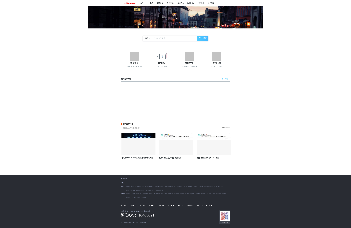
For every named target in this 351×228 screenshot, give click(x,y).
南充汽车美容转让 (198, 186)
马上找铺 (203, 38)
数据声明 (209, 205)
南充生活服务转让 (160, 190)
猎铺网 (138, 197)
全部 (146, 38)
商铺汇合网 (152, 194)
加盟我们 (143, 205)
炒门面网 (134, 197)
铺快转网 (158, 194)
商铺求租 (170, 3)
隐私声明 (181, 205)
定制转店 (190, 3)
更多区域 (225, 79)
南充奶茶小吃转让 (130, 190)
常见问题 (162, 205)
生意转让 (160, 3)
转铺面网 (176, 194)
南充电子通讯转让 (218, 186)
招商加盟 (211, 3)
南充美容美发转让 (169, 186)
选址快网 (208, 194)
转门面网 (128, 194)
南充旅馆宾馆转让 (178, 186)
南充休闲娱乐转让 (188, 186)
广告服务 (152, 205)
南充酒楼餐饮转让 (139, 186)
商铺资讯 (201, 3)
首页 (151, 3)
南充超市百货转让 (159, 186)
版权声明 (200, 205)
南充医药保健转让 (208, 186)
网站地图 (190, 205)
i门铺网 (187, 194)
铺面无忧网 (170, 194)
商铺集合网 (138, 194)
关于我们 (124, 205)
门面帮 (133, 194)
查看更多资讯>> (226, 128)
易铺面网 (224, 194)
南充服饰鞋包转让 (149, 186)
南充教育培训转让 (150, 190)
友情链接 (171, 205)
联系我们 (133, 205)
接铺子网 (198, 194)
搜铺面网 (182, 194)
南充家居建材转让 (140, 190)
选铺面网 (218, 194)
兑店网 (213, 194)
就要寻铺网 (164, 194)
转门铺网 (143, 197)
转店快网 (128, 197)
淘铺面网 (203, 194)
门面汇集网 (145, 194)
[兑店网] (130, 3)
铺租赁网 (192, 194)
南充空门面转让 (130, 186)
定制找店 (180, 3)
